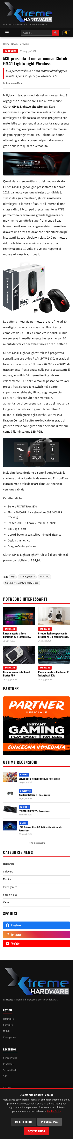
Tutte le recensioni (36, 842)
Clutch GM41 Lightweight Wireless (21, 583)
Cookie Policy (54, 1111)
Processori (8, 1064)
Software (8, 872)
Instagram (16, 934)
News (14, 44)
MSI (13, 576)
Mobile (7, 879)
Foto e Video (10, 895)
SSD (5, 1076)
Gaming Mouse (27, 576)
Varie (6, 902)
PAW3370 (44, 576)
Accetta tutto (36, 1131)
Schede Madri (10, 1070)
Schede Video (10, 1058)
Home (6, 44)
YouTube (15, 943)
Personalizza (49, 1122)
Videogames (10, 887)
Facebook (16, 925)
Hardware (24, 44)
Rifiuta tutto (23, 1122)
